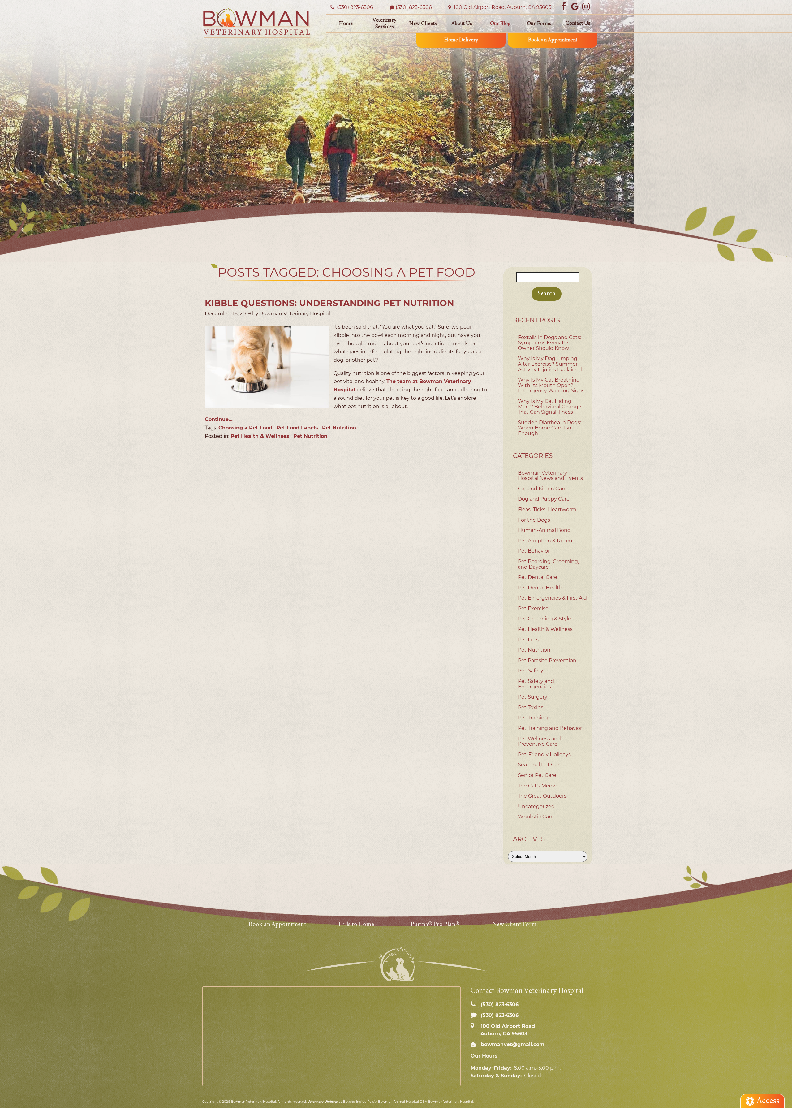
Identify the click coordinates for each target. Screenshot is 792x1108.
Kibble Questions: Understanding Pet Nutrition (329, 303)
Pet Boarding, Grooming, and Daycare (548, 564)
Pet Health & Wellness (259, 436)
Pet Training (533, 718)
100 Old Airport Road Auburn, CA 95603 (507, 1029)
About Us (461, 24)
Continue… (219, 419)
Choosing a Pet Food (245, 428)
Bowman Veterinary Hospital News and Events (550, 475)
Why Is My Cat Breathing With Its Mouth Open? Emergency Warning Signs (551, 385)
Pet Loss (528, 640)
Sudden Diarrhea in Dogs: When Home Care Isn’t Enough (549, 428)
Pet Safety (530, 671)
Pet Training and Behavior (550, 728)
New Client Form (514, 924)
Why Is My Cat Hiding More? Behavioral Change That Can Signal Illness (549, 406)
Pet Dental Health (540, 588)
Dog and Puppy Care (544, 499)
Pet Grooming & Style (544, 619)
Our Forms (539, 24)
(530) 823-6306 (414, 7)
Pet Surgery (532, 697)
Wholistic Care (536, 817)
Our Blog (500, 24)
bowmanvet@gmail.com (511, 1044)
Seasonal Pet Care (540, 765)
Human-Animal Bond (544, 530)
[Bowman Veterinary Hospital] (256, 23)
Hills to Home (356, 924)
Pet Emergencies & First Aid (552, 598)
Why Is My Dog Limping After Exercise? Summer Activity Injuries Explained (550, 364)
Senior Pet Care (537, 775)
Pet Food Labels (297, 428)
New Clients (423, 24)
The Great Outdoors (542, 796)
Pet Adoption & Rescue (546, 541)
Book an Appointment (552, 40)
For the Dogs (534, 520)
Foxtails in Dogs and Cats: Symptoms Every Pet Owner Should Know (549, 342)
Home (346, 24)
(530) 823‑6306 (354, 7)
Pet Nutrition (339, 428)
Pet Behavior (534, 551)
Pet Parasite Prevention (547, 660)
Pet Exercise (533, 608)
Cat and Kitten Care (542, 489)
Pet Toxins (530, 707)
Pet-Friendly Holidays (544, 754)
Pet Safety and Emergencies (536, 684)
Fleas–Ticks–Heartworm (547, 509)
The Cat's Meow (537, 786)
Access (768, 1101)
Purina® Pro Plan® (435, 924)
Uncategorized (536, 806)
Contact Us (578, 23)
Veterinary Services (384, 24)
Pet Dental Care (537, 577)
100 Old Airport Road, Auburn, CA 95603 (501, 7)
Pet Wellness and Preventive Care (539, 741)
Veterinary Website (323, 1101)
